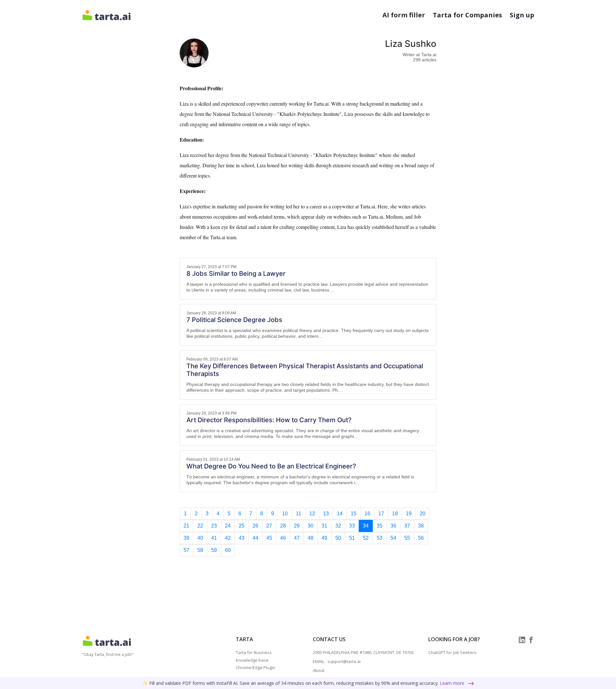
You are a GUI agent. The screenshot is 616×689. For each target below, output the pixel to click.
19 (409, 513)
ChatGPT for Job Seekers (452, 652)
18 (395, 513)
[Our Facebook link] (531, 639)
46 (283, 538)
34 (366, 525)
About (318, 670)
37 (407, 525)
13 (326, 513)
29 (297, 525)
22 (200, 525)
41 (214, 538)
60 (228, 550)
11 (298, 513)
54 (393, 538)
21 (186, 525)
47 (297, 538)
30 (310, 525)
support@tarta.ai (344, 661)
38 (421, 525)
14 (340, 513)
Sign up (522, 15)
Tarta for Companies (467, 15)
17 (381, 513)
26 (255, 525)
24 (228, 525)
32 (338, 525)
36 (393, 525)
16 (367, 513)
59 (214, 550)
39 (186, 538)
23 (214, 525)
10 (285, 513)
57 (186, 550)
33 (352, 525)
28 (283, 525)
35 (379, 525)
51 (352, 538)
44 (255, 538)
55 (407, 538)
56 (421, 538)
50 (338, 538)
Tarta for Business (254, 652)
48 (310, 538)
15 (353, 513)
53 (379, 538)
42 (228, 538)
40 (200, 538)
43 (241, 538)
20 (422, 513)
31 (324, 525)
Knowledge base (252, 660)
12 (312, 513)
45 (269, 538)
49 (324, 538)
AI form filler (403, 15)
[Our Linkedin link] (522, 639)
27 (269, 525)
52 (366, 538)
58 (200, 550)
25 (241, 525)
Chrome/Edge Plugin (255, 667)
